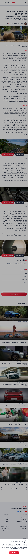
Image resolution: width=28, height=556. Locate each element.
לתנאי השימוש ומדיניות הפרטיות (17, 548)
